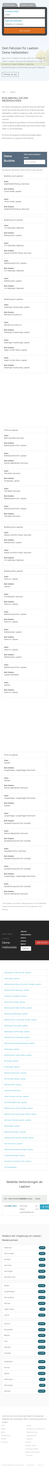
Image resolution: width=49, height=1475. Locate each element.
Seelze (24, 1373)
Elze (24, 1341)
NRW (3, 1425)
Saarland (29, 1439)
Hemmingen (24, 1253)
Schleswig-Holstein (31, 1449)
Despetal (24, 1353)
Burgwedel (24, 1330)
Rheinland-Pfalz (32, 1432)
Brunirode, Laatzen (11, 1061)
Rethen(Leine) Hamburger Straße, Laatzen (20, 1114)
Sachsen (28, 1442)
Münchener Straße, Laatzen (14, 1002)
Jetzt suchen (24, 31)
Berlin (3, 1432)
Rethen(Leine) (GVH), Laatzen (15, 1073)
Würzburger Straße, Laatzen (15, 1079)
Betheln (24, 1335)
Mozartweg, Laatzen (12, 978)
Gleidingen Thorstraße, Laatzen (16, 1026)
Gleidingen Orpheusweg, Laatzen (17, 1032)
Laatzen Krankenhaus (12, 1091)
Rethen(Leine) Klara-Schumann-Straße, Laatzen (22, 984)
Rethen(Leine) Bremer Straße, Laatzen (18, 1150)
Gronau (24, 1367)
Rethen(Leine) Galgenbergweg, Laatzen (19, 1043)
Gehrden (24, 1347)
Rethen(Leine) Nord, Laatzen (15, 1132)
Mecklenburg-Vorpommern (36, 1429)
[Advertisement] (24, 401)
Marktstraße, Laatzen (12, 1126)
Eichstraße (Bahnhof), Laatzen (15, 1102)
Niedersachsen (32, 1435)
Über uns (41, 1465)
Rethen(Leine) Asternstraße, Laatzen (18, 1055)
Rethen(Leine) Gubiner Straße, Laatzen (19, 1138)
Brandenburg (5, 1435)
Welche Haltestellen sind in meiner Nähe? (26, 937)
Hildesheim (24, 1362)
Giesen (24, 1286)
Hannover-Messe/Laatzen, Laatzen (17, 1120)
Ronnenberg (24, 1297)
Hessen (29, 1425)
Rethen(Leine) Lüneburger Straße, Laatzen (20, 1020)
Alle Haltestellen (10, 1167)
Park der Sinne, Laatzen (13, 1144)
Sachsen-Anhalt (30, 1445)
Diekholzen (24, 1379)
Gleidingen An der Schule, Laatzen (17, 973)
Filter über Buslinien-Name (32, 156)
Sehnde (24, 1303)
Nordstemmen (24, 1277)
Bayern (3, 1429)
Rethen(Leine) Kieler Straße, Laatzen (18, 1008)
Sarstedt (24, 1259)
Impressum (31, 1465)
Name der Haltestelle (13, 21)
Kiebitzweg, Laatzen (11, 1049)
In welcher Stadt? (12, 12)
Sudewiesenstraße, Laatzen (14, 1155)
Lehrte (24, 1315)
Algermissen (24, 1309)
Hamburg (4, 1442)
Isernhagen (24, 1271)
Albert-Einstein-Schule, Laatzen (16, 1096)
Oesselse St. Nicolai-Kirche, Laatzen (17, 1161)
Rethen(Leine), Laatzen (13, 1085)
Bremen (3, 1439)
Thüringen (29, 1455)
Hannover (24, 1265)
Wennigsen (24, 1385)
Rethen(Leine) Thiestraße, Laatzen (17, 1037)
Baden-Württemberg (32, 1452)
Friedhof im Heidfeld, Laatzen (15, 996)
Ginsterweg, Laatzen (12, 1067)
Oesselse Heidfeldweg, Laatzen (16, 1014)
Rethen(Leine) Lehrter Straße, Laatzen (18, 1108)
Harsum (24, 1324)
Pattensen (24, 1248)
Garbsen (24, 1391)
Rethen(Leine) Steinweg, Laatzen (16, 990)
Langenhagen (24, 1291)
